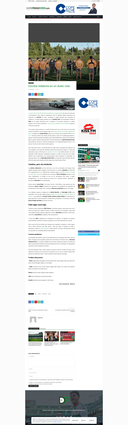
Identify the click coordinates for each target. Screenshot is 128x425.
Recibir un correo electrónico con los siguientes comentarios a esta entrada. (46, 382)
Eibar (35, 293)
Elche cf (39, 293)
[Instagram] (94, 1)
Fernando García (81, 170)
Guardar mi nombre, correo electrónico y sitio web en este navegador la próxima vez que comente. (51, 379)
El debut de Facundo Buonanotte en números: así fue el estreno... (93, 199)
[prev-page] (29, 348)
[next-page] (31, 348)
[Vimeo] (97, 1)
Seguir (97, 234)
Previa (49, 293)
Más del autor (43, 328)
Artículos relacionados (34, 328)
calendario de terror (52, 152)
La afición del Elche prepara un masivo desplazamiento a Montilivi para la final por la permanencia (35, 344)
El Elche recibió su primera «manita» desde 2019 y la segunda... (91, 179)
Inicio (29, 20)
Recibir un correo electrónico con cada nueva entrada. (41, 383)
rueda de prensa (44, 228)
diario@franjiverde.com (67, 413)
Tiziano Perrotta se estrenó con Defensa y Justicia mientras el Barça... (93, 186)
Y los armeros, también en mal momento (58, 123)
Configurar (91, 420)
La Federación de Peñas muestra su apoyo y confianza (65, 310)
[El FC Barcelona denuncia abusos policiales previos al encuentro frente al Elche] (81, 193)
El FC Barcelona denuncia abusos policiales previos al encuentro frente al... (92, 193)
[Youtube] (99, 1)
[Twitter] (95, 1)
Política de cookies (58, 421)
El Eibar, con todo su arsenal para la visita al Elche (37, 310)
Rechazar (83, 420)
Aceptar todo (75, 420)
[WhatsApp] (39, 94)
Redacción (32, 89)
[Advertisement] (64, 32)
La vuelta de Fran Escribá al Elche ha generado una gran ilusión (45, 113)
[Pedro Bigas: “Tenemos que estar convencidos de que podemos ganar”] (89, 156)
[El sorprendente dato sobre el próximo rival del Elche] (67, 336)
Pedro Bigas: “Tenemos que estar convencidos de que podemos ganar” (88, 166)
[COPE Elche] (75, 8)
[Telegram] (42, 94)
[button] (98, 16)
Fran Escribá (44, 293)
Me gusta (97, 231)
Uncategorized (34, 20)
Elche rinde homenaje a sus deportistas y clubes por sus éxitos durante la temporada (51, 344)
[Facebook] (92, 1)
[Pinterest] (36, 94)
